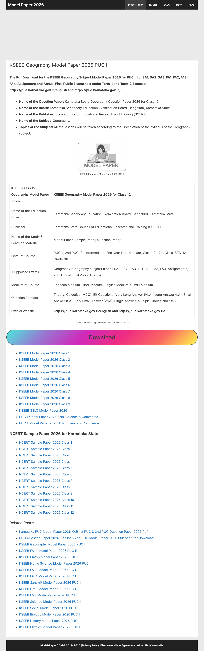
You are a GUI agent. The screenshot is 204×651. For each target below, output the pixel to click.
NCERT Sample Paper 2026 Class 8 (46, 487)
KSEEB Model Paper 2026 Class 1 (44, 353)
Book (179, 4)
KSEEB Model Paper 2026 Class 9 (44, 404)
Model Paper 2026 (26, 4)
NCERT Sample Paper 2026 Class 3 (46, 455)
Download (102, 337)
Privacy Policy (90, 645)
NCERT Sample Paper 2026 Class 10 (46, 500)
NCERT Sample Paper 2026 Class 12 (46, 512)
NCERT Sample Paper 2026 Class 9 (46, 493)
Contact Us (157, 645)
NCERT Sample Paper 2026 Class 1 (45, 442)
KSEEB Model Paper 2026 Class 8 (44, 398)
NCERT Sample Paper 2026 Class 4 (46, 461)
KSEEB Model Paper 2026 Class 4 (44, 372)
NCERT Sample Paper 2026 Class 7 (45, 481)
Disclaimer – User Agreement (117, 645)
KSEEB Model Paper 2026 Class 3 (44, 366)
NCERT (153, 4)
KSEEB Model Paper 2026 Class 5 (44, 379)
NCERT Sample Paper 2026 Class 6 (46, 474)
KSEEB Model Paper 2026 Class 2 (44, 359)
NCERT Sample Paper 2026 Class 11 (46, 506)
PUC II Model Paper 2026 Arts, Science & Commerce (59, 423)
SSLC (167, 4)
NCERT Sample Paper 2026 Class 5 (46, 468)
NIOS (191, 4)
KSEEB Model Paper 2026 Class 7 (44, 391)
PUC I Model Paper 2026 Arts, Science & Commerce (58, 417)
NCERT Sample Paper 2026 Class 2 (46, 449)
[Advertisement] (102, 35)
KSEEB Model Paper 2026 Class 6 (44, 385)
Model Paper (135, 4)
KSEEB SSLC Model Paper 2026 (43, 410)
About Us (142, 645)
